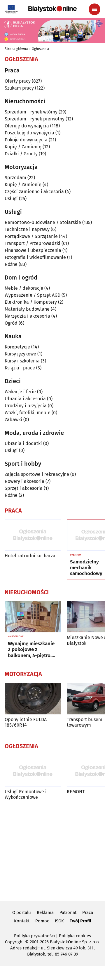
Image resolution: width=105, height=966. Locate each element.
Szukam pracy (19, 88)
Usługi (11, 198)
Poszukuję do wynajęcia (29, 133)
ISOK (59, 921)
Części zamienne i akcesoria (34, 191)
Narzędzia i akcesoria (27, 316)
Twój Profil (80, 921)
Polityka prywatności (34, 935)
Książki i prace (20, 368)
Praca (87, 912)
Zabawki (13, 419)
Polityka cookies (75, 935)
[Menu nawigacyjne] (94, 9)
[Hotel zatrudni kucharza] (33, 535)
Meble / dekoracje (24, 288)
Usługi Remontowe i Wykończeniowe (26, 794)
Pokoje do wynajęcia (26, 140)
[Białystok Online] (52, 9)
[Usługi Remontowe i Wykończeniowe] (33, 771)
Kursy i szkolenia (22, 361)
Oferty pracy (18, 81)
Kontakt (21, 921)
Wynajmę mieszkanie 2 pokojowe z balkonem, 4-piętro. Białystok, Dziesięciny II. (32, 650)
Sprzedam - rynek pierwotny (34, 119)
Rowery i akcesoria (24, 481)
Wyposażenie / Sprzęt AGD (32, 295)
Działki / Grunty (21, 153)
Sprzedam (15, 177)
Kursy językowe (20, 354)
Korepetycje (17, 347)
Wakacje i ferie (20, 391)
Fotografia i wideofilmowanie (35, 257)
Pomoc (42, 921)
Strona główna (16, 49)
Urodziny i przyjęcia (26, 405)
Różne (11, 264)
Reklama (45, 912)
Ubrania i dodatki (23, 443)
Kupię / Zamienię (23, 147)
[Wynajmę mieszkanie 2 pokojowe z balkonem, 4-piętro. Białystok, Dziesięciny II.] (33, 617)
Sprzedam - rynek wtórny (31, 112)
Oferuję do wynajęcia (27, 126)
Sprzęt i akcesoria (24, 488)
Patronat (68, 912)
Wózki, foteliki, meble (27, 412)
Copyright (14, 941)
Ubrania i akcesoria (25, 398)
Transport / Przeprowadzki (32, 243)
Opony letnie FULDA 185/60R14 (26, 722)
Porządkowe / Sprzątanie (31, 236)
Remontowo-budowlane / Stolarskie (43, 222)
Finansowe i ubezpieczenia (33, 250)
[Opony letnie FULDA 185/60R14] (33, 698)
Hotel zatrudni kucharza (30, 555)
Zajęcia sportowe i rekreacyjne (37, 474)
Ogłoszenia (40, 49)
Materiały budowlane (27, 309)
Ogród (11, 323)
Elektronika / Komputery (31, 302)
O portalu (21, 912)
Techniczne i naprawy (27, 229)
